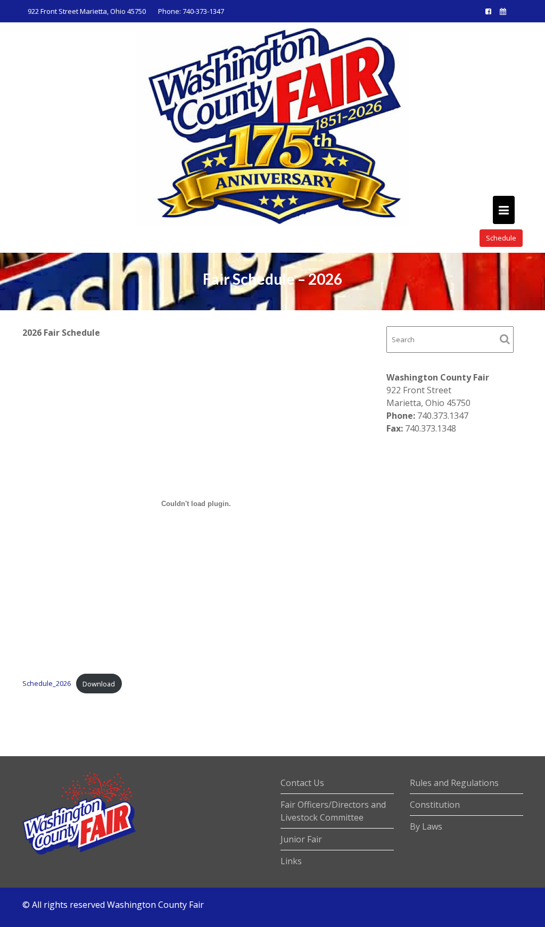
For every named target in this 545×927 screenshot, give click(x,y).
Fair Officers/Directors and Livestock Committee (333, 811)
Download (98, 684)
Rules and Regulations (454, 783)
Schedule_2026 (46, 684)
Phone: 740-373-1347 (191, 11)
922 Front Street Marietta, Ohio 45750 (87, 11)
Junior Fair (301, 839)
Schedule (501, 238)
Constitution (435, 804)
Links (291, 861)
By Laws (426, 826)
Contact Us (302, 783)
